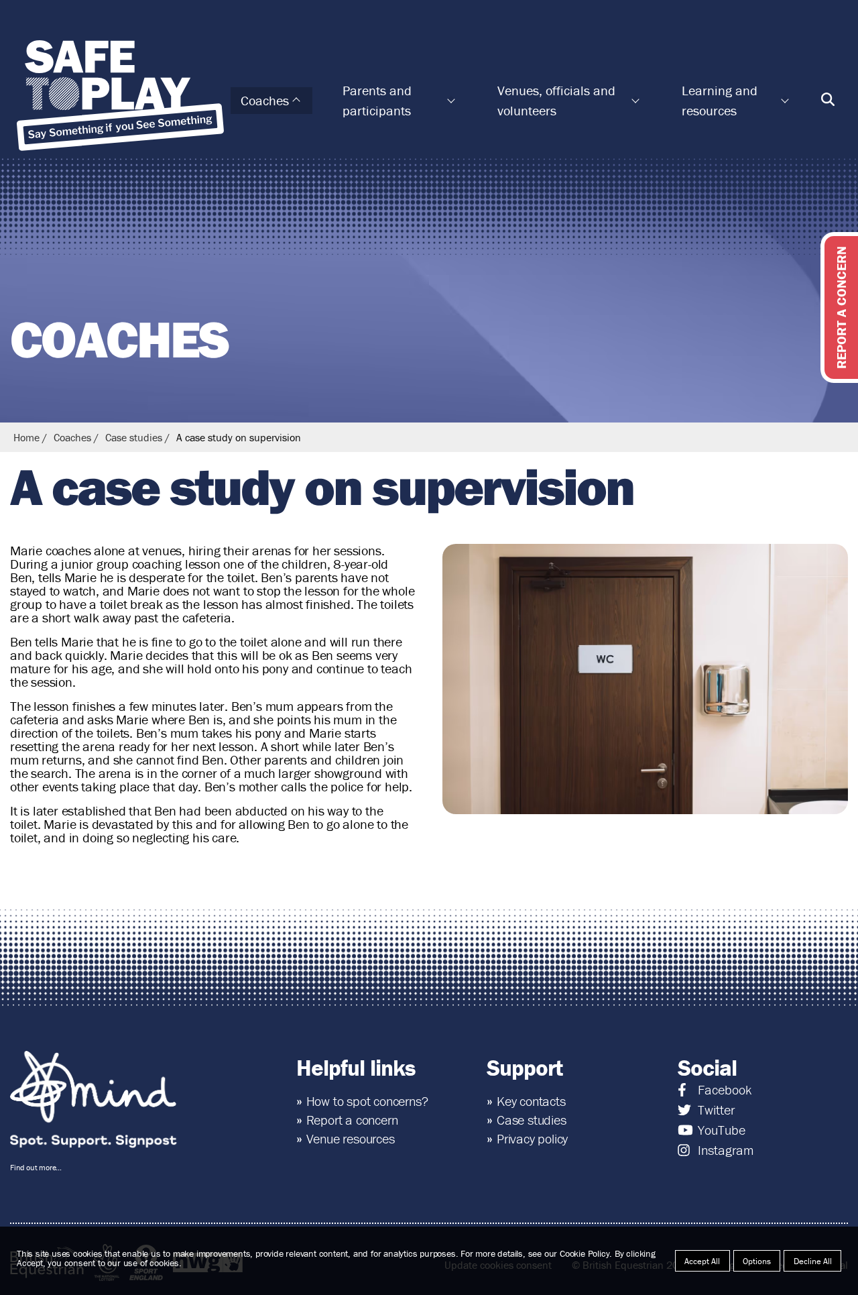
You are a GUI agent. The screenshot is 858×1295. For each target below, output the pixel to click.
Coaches (265, 100)
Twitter (716, 1110)
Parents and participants (377, 100)
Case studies (133, 437)
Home (26, 437)
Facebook (724, 1089)
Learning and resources (719, 100)
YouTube (721, 1130)
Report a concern (352, 1119)
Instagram (725, 1150)
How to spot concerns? (367, 1100)
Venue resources (350, 1138)
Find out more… (36, 1167)
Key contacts (531, 1100)
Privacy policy (532, 1138)
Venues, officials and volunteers (556, 100)
